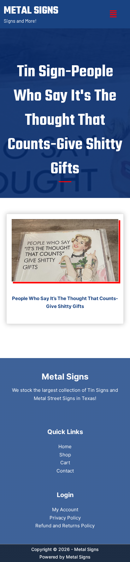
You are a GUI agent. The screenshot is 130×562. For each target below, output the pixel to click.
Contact (65, 471)
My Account (65, 510)
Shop (65, 455)
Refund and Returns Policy (65, 526)
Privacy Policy (65, 518)
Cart (65, 463)
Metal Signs (78, 556)
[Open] (113, 14)
